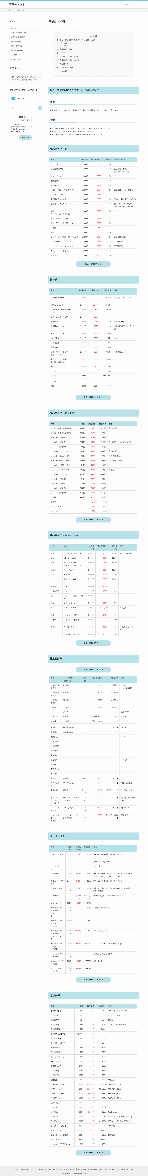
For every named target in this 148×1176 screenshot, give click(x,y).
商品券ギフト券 (66, 49)
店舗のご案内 (15, 59)
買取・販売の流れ (17, 46)
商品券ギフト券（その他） (70, 60)
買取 (65, 46)
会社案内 (14, 55)
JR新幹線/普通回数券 (18, 37)
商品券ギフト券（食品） (69, 56)
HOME (13, 28)
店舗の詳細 (25, 137)
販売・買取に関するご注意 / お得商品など (77, 40)
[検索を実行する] (40, 108)
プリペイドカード (67, 67)
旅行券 (62, 53)
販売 (65, 43)
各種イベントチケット (18, 32)
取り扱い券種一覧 (17, 50)
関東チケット (17, 4)
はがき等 (63, 71)
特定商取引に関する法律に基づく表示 (121, 1169)
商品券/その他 (16, 41)
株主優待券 (64, 64)
